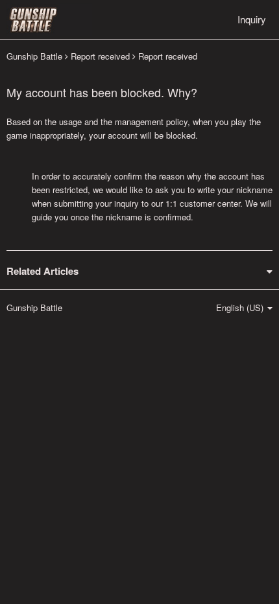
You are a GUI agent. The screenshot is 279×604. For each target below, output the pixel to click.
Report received (100, 56)
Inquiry (251, 19)
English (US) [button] (241, 307)
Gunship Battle (34, 56)
